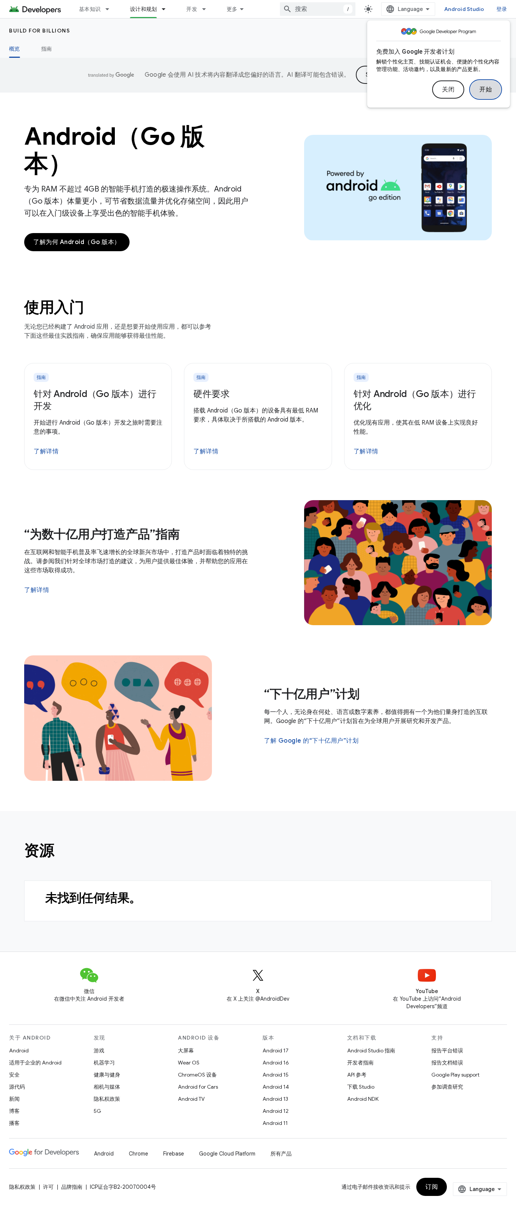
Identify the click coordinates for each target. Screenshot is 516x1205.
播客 (14, 1123)
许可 (48, 1187)
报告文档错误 (447, 1062)
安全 (14, 1074)
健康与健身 (107, 1074)
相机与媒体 (107, 1086)
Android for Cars (198, 1086)
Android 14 (276, 1086)
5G (97, 1111)
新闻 (14, 1098)
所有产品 (281, 1153)
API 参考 (356, 1074)
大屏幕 (186, 1050)
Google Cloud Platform (227, 1153)
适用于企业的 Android (35, 1062)
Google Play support (455, 1074)
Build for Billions (39, 30)
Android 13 (275, 1098)
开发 (191, 9)
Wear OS (188, 1062)
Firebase (173, 1153)
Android (19, 1050)
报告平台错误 (447, 1050)
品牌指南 (71, 1187)
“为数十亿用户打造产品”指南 (102, 534)
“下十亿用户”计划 (312, 693)
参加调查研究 (447, 1086)
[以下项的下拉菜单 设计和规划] (167, 9)
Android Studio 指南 (371, 1050)
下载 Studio (360, 1086)
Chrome (138, 1153)
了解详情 (46, 451)
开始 (485, 89)
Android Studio (464, 9)
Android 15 (276, 1074)
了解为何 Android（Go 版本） (77, 242)
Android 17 (276, 1050)
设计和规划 (143, 9)
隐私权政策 (107, 1098)
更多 (232, 9)
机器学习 (104, 1062)
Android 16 (276, 1062)
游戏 (99, 1050)
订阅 (431, 1187)
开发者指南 (360, 1062)
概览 (14, 48)
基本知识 (89, 9)
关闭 (448, 89)
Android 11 (275, 1123)
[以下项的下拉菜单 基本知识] (110, 9)
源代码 (17, 1086)
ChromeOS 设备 (197, 1074)
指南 (46, 48)
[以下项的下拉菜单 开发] (207, 9)
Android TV (191, 1098)
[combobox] (317, 9)
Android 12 (276, 1111)
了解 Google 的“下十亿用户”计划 (311, 741)
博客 (14, 1111)
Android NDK (363, 1098)
